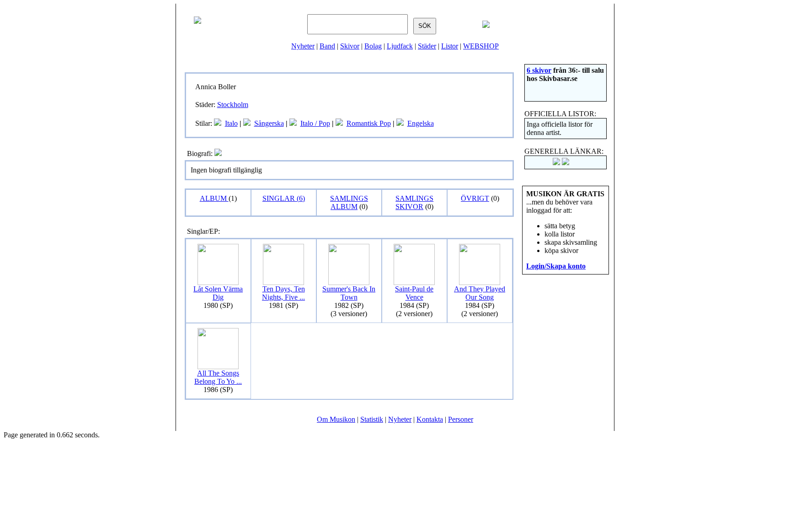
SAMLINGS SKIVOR (414, 202)
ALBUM (214, 198)
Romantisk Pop (369, 123)
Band (327, 46)
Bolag (373, 46)
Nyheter (303, 46)
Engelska (420, 123)
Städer (427, 46)
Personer (460, 419)
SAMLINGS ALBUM (349, 202)
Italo (231, 123)
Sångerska (269, 123)
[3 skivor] (247, 123)
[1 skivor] (339, 123)
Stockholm (232, 104)
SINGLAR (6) (283, 198)
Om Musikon (336, 419)
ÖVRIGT (475, 198)
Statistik (371, 419)
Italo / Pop (315, 123)
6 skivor (539, 70)
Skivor (349, 46)
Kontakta (429, 419)
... (283, 293)
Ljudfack (400, 46)
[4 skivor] (217, 123)
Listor (449, 46)
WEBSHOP (481, 46)
